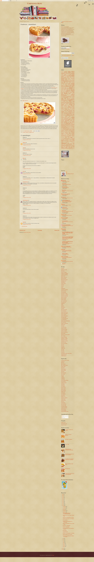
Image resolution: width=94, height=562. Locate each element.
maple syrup (64, 112)
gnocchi (65, 94)
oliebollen (62, 116)
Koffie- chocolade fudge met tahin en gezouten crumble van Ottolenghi (67, 201)
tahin (67, 138)
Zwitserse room (72, 148)
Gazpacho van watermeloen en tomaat (68, 517)
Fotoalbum (64, 91)
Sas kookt (62, 349)
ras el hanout (71, 127)
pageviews (70, 118)
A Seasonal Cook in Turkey (65, 360)
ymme (24, 171)
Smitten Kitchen (63, 400)
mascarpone (70, 113)
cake (64, 82)
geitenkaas (66, 93)
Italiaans (70, 100)
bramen (71, 80)
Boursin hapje (67, 444)
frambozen (27, 132)
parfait (73, 119)
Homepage (40, 230)
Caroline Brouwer (25, 200)
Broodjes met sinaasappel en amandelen (68, 533)
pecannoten (65, 122)
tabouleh (65, 138)
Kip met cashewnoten (65, 194)
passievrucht (63, 121)
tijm (67, 139)
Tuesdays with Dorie (64, 407)
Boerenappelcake (67, 468)
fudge (66, 92)
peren (70, 122)
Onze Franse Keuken (64, 343)
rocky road (67, 128)
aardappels (65, 71)
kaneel (73, 101)
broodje (67, 81)
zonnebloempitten (70, 147)
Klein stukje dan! (63, 322)
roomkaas (70, 129)
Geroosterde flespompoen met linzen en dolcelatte (69, 454)
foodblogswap (72, 90)
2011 (63, 548)
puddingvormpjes (69, 126)
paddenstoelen (66, 118)
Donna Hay (62, 371)
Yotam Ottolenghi (63, 410)
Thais (63, 139)
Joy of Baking (63, 386)
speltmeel (73, 135)
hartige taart (63, 98)
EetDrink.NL (63, 303)
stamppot (68, 136)
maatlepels (66, 111)
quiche (62, 127)
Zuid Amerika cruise (64, 423)
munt (62, 115)
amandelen (72, 72)
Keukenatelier (64, 183)
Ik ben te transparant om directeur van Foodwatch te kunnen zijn (67, 243)
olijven (66, 116)
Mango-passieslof (64, 218)
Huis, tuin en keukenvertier (66, 246)
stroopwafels (62, 137)
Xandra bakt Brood (63, 354)
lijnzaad (65, 110)
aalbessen (62, 71)
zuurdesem (66, 148)
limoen (68, 110)
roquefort (73, 129)
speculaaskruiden (63, 135)
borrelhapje (62, 80)
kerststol (73, 103)
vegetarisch (64, 143)
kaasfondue (67, 101)
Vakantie (71, 141)
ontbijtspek (73, 116)
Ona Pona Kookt (63, 342)
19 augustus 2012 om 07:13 (27, 185)
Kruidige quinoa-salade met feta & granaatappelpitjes (69, 474)
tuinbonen (71, 140)
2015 (63, 501)
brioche (73, 80)
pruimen (65, 126)
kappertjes (62, 102)
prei (72, 125)
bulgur (62, 82)
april (63, 542)
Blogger (53, 555)
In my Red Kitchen (63, 319)
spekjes (67, 135)
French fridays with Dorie (64, 380)
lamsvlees (65, 108)
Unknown (24, 142)
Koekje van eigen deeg (64, 323)
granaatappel (72, 95)
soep (68, 134)
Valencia (73, 141)
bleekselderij (72, 78)
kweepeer (62, 108)
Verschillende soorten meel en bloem (66, 353)
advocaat (62, 72)
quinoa (64, 127)
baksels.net (64, 197)
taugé (62, 139)
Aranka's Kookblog (63, 272)
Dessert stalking (63, 370)
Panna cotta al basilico (65, 208)
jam (72, 100)
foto (61, 91)
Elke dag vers (63, 307)
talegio (70, 138)
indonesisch (65, 100)
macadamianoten (70, 111)
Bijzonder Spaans (63, 278)
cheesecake (72, 83)
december (64, 506)
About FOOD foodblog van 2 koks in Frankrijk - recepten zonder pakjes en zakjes (67, 233)
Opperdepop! (64, 229)
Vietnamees (71, 143)
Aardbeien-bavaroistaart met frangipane (68, 518)
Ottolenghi (72, 117)
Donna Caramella (63, 298)
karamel (65, 102)
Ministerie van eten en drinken (65, 334)
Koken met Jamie (64, 253)
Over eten (62, 344)
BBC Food (62, 362)
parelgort (71, 119)
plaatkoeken (63, 124)
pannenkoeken (66, 119)
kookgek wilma (64, 207)
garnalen (71, 92)
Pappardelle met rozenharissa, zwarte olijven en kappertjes (69, 459)
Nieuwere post (22, 230)
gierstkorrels (73, 93)
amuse (68, 74)
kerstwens (62, 104)
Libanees (62, 110)
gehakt (62, 93)
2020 (63, 494)
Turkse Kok (62, 352)
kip (73, 104)
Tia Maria (65, 139)
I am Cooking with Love (64, 318)
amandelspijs (72, 73)
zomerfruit (66, 147)
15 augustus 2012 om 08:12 (27, 150)
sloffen (67, 133)
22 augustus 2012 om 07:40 (27, 205)
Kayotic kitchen (63, 387)
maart (64, 543)
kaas (64, 101)
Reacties (63, 417)
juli (63, 538)
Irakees (68, 100)
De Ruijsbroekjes (63, 292)
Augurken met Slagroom (64, 273)
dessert (71, 87)
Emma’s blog (64, 214)
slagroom (62, 133)
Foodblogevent (68, 90)
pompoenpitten (63, 125)
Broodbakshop (63, 282)
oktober (64, 509)
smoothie (73, 133)
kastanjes (71, 102)
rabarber (66, 127)
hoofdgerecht (71, 99)
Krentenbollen (65, 530)
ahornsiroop (65, 72)
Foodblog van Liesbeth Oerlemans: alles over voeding (67, 242)
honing (68, 99)
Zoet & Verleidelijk (65, 217)
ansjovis (73, 74)
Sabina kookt (63, 348)
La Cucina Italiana (63, 327)
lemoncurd (66, 109)
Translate (68, 48)
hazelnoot (62, 99)
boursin (69, 80)
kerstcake (67, 103)
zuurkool (70, 148)
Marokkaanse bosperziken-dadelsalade (67, 261)
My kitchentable (63, 390)
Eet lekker (63, 249)
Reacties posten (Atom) (27, 232)
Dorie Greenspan (69, 88)
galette (68, 92)
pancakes (73, 118)
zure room (64, 148)
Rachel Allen (63, 395)
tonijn (65, 140)
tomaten (62, 140)
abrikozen (72, 71)
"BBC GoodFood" (25, 100)
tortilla (67, 140)
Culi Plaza (62, 284)
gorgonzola (72, 94)
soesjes (70, 134)
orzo (70, 117)
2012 (63, 505)
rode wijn (62, 129)
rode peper (71, 128)
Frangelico (70, 91)
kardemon (68, 102)
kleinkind (62, 105)
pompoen (72, 124)
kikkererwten (71, 104)
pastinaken (72, 121)
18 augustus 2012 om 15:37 (27, 173)
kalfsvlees (70, 101)
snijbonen (65, 134)
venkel (68, 143)
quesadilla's (72, 126)
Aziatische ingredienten (64, 274)
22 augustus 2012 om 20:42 (27, 213)
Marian (24, 158)
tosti (68, 140)
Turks (62, 141)
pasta (66, 121)
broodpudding (70, 81)
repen (73, 127)
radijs (68, 127)
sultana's (66, 137)
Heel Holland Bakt (63, 317)
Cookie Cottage (63, 283)
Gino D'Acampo (63, 381)
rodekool (64, 129)
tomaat (70, 139)
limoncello (70, 110)
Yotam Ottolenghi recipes (64, 411)
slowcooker (69, 133)
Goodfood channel (63, 382)
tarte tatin (73, 138)
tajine (69, 138)
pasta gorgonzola (69, 121)
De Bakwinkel (63, 288)
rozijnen (73, 130)
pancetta (62, 119)
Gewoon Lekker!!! (63, 314)
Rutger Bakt (64, 180)
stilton (70, 136)
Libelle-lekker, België (64, 329)
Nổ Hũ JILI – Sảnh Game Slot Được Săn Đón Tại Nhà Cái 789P (67, 212)
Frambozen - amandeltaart (66, 525)
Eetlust (62, 304)
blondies (66, 79)
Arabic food (62, 361)
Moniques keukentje (64, 337)
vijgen (73, 143)
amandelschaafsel (67, 73)
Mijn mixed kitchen (65, 256)
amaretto (65, 74)
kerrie (62, 103)
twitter (65, 141)
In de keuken (64, 260)
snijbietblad (62, 134)
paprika (69, 119)
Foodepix (62, 376)
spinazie (66, 136)
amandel (24, 132)
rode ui (73, 128)
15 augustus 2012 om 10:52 (27, 155)
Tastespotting (63, 402)
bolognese (73, 79)
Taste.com (62, 401)
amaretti (62, 74)
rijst (65, 128)
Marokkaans (70, 112)
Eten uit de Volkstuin (64, 309)
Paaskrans (62, 118)
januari (64, 546)
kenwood (73, 102)
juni (63, 539)
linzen (73, 110)
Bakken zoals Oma (64, 277)
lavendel (73, 108)
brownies (73, 81)
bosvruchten (66, 80)
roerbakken (67, 129)
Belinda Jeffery (63, 366)
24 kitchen (62, 268)
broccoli (62, 81)
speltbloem (69, 135)
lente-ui (69, 109)
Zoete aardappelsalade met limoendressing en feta (66, 513)
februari (64, 545)
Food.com (62, 375)
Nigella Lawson (63, 391)
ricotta (64, 128)
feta (73, 89)
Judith (24, 147)
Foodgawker (63, 377)
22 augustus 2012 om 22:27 (27, 219)
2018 (63, 497)
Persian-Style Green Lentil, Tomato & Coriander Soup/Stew (67, 239)
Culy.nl (62, 287)
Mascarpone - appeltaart (68, 439)
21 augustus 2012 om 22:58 (27, 197)
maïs (73, 111)
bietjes (62, 77)
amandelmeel (63, 73)
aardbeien (69, 71)
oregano (68, 117)
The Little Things (63, 405)
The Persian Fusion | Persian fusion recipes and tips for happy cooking (67, 237)
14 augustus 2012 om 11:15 (27, 139)
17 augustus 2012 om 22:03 (27, 168)
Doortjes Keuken (64, 186)
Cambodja (70, 82)
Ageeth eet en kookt (64, 269)
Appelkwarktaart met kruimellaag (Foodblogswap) (69, 449)
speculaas (73, 134)
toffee (68, 139)
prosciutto (62, 126)
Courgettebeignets (65, 531)
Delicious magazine (64, 297)
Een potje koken (63, 302)
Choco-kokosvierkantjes (65, 254)
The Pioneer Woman (64, 406)
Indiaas (62, 100)
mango (62, 112)
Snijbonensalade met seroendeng (67, 534)
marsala (73, 112)
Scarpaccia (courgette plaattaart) (66, 184)
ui (66, 141)
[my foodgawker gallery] (67, 67)
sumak (69, 137)
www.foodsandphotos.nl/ (66, 200)
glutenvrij (62, 94)
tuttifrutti (64, 141)
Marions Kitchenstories (64, 332)
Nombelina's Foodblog (64, 338)
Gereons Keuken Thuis (64, 312)
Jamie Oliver (63, 385)
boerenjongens (69, 79)
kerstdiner (70, 103)
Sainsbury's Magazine (64, 397)
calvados (67, 82)
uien (67, 141)
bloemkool (62, 79)
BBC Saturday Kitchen (64, 365)
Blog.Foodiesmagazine (64, 279)
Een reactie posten (24, 226)
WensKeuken (64, 210)
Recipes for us (63, 396)
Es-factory (62, 308)
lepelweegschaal (72, 109)
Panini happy (63, 392)
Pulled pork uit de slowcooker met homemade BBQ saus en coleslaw (66, 250)
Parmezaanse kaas (68, 120)
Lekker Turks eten (63, 328)
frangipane (30, 132)
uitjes (69, 141)
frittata (64, 92)
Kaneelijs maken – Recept (65, 181)
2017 (63, 498)
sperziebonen (62, 136)
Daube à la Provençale (65, 234)
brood (64, 81)
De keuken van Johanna (64, 294)
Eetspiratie (63, 263)
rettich (62, 128)
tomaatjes (73, 139)
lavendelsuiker (62, 109)
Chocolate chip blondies (65, 187)
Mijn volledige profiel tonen (70, 173)
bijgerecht (64, 77)
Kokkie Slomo (63, 324)
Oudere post (56, 230)
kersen (64, 103)
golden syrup (69, 94)
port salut (67, 125)
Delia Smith (62, 367)
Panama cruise (63, 422)
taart (33, 132)
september (64, 510)
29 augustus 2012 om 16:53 (27, 224)
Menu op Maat (63, 333)
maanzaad (62, 111)
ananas (70, 74)
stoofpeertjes (72, 136)
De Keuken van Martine (64, 289)
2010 (63, 549)
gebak (73, 92)
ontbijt (69, 116)
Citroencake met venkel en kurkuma (67, 215)
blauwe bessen (67, 78)
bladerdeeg (62, 78)
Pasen (73, 120)
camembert (73, 82)
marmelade (67, 112)
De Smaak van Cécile (64, 293)
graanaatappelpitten (64, 95)
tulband (73, 140)
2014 (63, 502)
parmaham (62, 120)
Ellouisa (63, 204)
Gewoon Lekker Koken (64, 313)
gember (70, 93)
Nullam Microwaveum (64, 339)
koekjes (71, 105)
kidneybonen (66, 104)
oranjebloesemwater (64, 117)
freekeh (62, 92)
